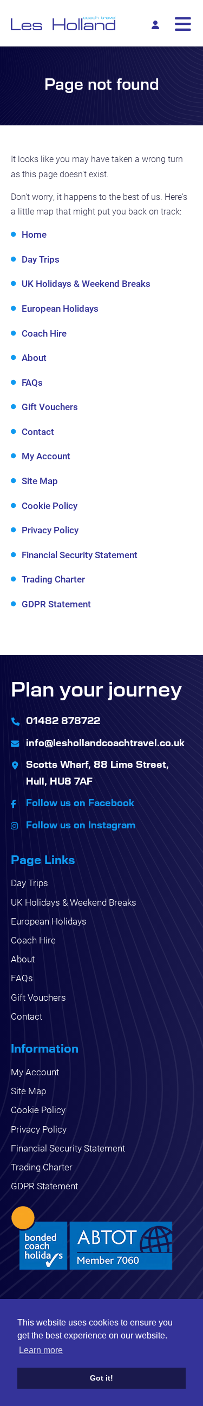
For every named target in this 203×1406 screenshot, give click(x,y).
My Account (46, 456)
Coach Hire (44, 333)
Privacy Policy (50, 530)
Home (34, 234)
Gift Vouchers (50, 406)
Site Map (40, 480)
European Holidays (60, 308)
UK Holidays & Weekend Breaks (86, 283)
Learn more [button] (41, 1350)
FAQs (32, 382)
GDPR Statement (56, 604)
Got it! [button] (101, 1378)
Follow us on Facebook (80, 802)
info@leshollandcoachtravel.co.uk (105, 742)
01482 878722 (63, 720)
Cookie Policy (49, 505)
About (34, 357)
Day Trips (41, 259)
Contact (38, 431)
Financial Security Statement (79, 554)
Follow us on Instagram (80, 825)
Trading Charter (53, 579)
